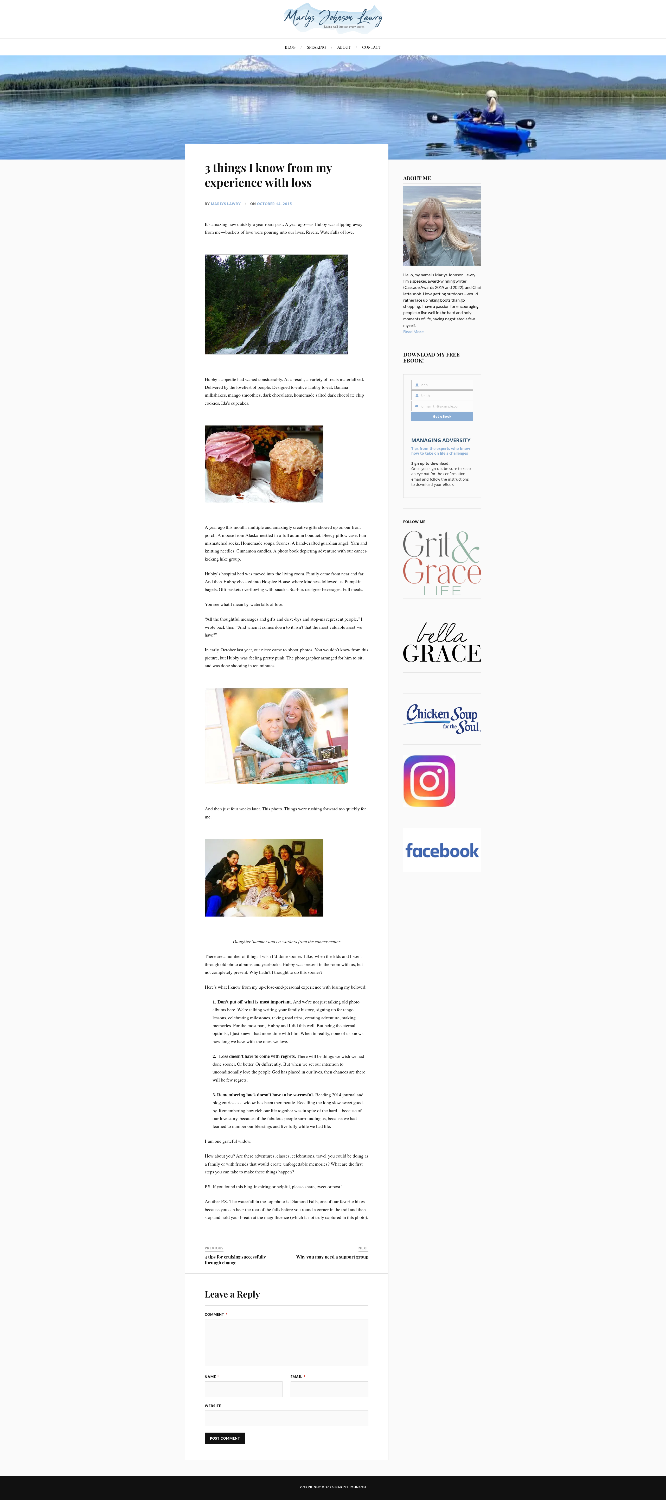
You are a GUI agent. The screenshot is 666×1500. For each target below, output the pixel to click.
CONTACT (371, 47)
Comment (216, 1314)
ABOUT (344, 47)
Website (213, 1406)
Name (212, 1377)
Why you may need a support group (332, 1257)
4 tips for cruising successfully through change (235, 1259)
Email (298, 1377)
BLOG (290, 47)
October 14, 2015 (274, 204)
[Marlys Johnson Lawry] (333, 19)
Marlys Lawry (226, 204)
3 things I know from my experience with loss (268, 175)
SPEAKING (316, 47)
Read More (413, 331)
